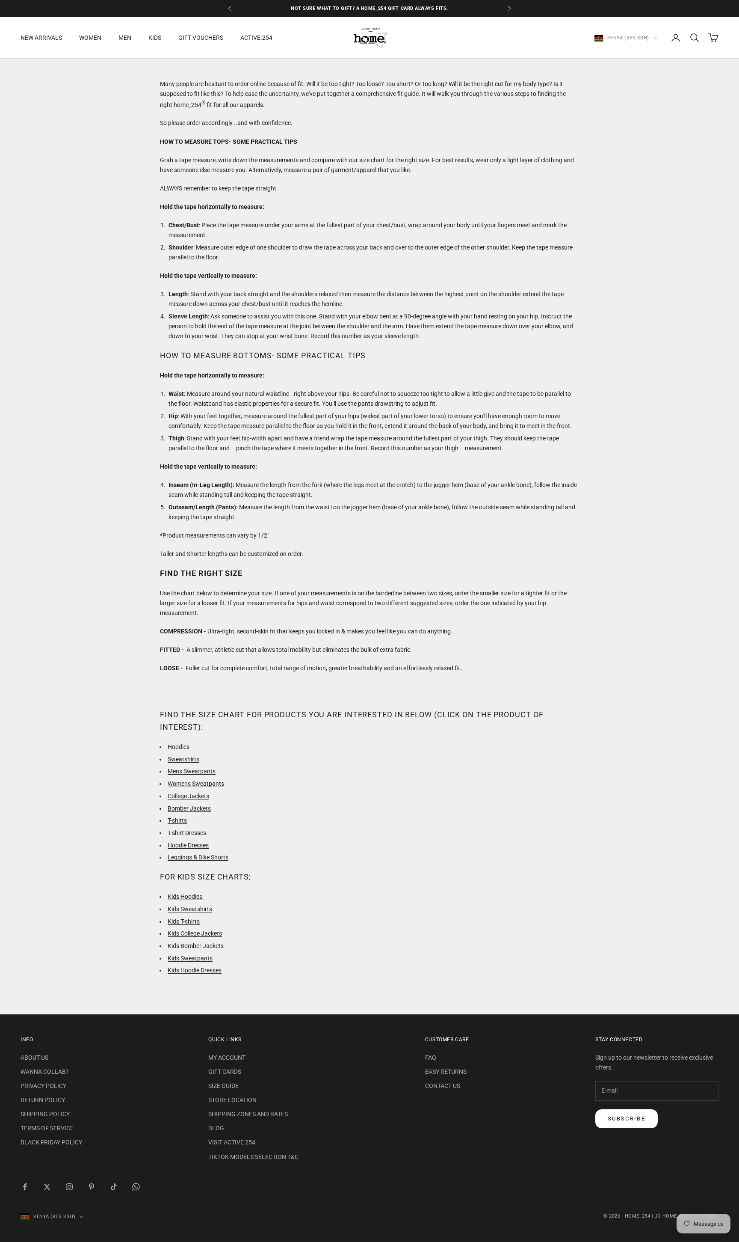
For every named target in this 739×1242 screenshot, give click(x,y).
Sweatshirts (183, 759)
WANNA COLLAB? (45, 1071)
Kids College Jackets (195, 933)
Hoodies (178, 746)
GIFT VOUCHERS (200, 37)
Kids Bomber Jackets (196, 945)
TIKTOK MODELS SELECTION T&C (253, 1156)
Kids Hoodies (186, 896)
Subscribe (626, 1118)
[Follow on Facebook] (25, 1187)
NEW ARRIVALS (41, 37)
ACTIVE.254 (256, 37)
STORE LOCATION (232, 1099)
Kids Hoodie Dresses (195, 970)
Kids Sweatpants (190, 958)
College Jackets (188, 796)
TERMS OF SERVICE (47, 1128)
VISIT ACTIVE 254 (231, 1142)
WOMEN (90, 37)
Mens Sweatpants (192, 771)
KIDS (154, 37)
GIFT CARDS (224, 1071)
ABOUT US (34, 1057)
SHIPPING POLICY (45, 1114)
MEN (124, 37)
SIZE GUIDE (223, 1085)
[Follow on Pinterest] (91, 1187)
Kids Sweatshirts (190, 909)
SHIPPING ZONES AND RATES (248, 1114)
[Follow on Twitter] (47, 1187)
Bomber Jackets (189, 808)
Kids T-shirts (184, 921)
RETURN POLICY (43, 1099)
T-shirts (177, 820)
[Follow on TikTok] (113, 1187)
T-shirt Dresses (187, 832)
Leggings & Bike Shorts (198, 857)
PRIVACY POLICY (43, 1085)
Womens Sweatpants (196, 783)
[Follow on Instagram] (69, 1187)
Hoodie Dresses (188, 845)
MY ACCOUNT (226, 1057)
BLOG (216, 1128)
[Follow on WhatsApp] (136, 1187)
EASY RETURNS (446, 1071)
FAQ (430, 1057)
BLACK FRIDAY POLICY (51, 1142)
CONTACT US (442, 1085)
